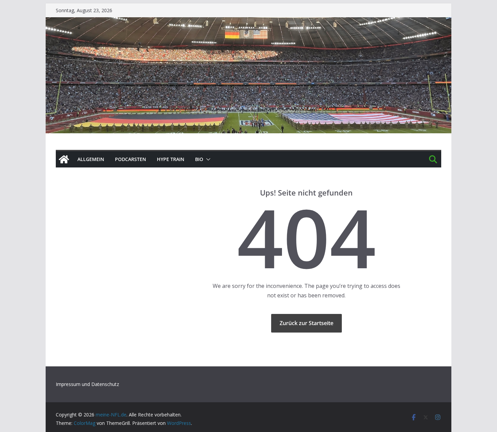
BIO (199, 159)
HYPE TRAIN (170, 159)
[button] (207, 159)
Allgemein (90, 159)
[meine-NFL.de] (64, 159)
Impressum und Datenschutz (87, 384)
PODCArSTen (130, 159)
